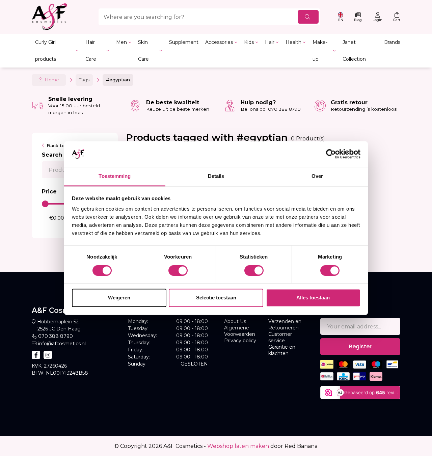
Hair (269, 42)
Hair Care (90, 50)
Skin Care (143, 50)
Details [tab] (216, 176)
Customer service (280, 337)
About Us (235, 321)
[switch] (178, 270)
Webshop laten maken (238, 446)
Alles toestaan (313, 298)
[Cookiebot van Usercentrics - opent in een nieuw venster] (330, 154)
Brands (392, 42)
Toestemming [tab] (115, 176)
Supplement (183, 42)
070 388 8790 (55, 336)
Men (121, 42)
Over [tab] (317, 176)
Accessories (219, 42)
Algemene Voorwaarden (239, 331)
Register (360, 346)
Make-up (320, 50)
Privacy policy (240, 341)
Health (293, 42)
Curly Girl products (45, 50)
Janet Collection (354, 50)
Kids (249, 42)
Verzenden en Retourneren (284, 324)
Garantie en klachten (281, 350)
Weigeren (119, 298)
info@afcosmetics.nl (62, 344)
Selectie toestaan (216, 298)
